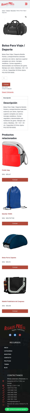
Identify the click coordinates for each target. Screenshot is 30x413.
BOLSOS (9, 88)
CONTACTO (7, 357)
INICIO (6, 347)
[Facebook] (10, 335)
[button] (25, 16)
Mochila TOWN (7, 214)
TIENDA (6, 364)
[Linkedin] (15, 335)
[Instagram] (20, 335)
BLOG (6, 367)
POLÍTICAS (7, 361)
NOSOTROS (7, 354)
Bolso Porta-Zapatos (9, 257)
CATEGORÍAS (8, 351)
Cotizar (6, 84)
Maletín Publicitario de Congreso (13, 301)
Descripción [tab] (7, 98)
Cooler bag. (6, 170)
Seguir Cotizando (8, 92)
